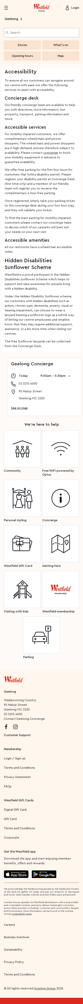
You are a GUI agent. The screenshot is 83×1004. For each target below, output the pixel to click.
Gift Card (10, 819)
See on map (19, 408)
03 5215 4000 (13, 714)
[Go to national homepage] (13, 678)
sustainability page (22, 914)
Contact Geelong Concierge (24, 718)
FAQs (7, 786)
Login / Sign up (14, 758)
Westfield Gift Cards (19, 800)
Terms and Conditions (19, 767)
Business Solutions (16, 937)
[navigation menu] (8, 7)
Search (15, 32)
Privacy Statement (17, 777)
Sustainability (13, 949)
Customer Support (17, 735)
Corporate (11, 837)
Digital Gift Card (15, 809)
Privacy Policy (14, 962)
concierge (50, 152)
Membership (12, 749)
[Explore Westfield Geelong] (41, 7)
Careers (9, 924)
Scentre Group (45, 988)
